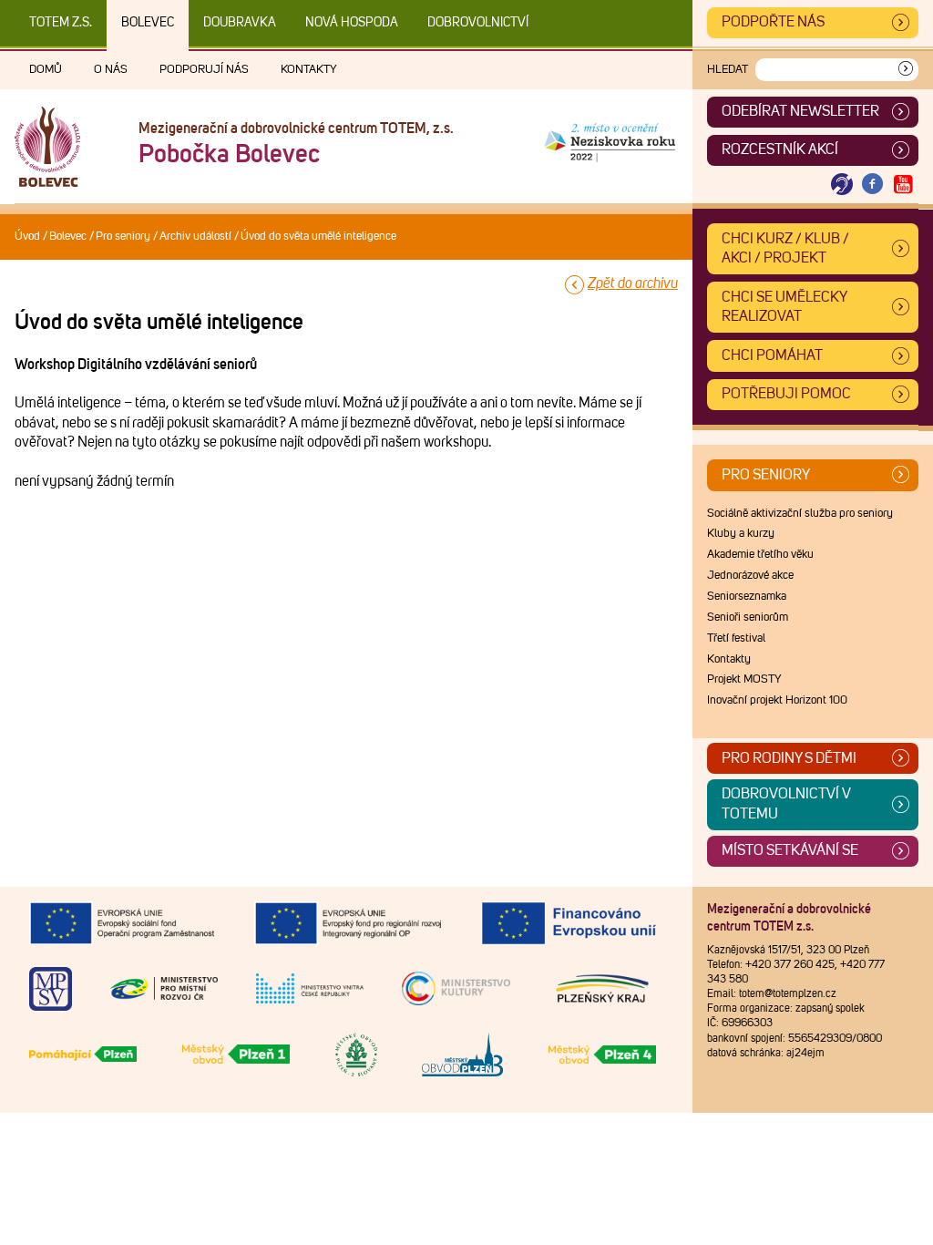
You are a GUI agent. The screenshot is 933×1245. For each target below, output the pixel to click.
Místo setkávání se (790, 850)
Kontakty (309, 70)
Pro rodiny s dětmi (789, 758)
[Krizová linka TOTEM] (841, 184)
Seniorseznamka (746, 596)
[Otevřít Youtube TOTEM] (902, 184)
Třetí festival (736, 638)
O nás (111, 70)
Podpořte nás (773, 22)
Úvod (27, 236)
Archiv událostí (195, 236)
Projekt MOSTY (744, 679)
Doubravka (239, 22)
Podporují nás (204, 70)
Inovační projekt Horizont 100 (777, 700)
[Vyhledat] (905, 69)
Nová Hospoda (351, 22)
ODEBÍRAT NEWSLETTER (800, 111)
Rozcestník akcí (780, 149)
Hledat (727, 70)
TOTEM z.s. (60, 22)
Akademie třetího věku (760, 555)
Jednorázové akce (750, 575)
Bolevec (147, 22)
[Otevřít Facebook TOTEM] (872, 184)
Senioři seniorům (747, 617)
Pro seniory (123, 236)
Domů (45, 70)
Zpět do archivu (633, 283)
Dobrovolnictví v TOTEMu (786, 804)
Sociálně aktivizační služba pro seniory (800, 514)
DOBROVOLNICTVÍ (477, 22)
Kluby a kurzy (740, 534)
